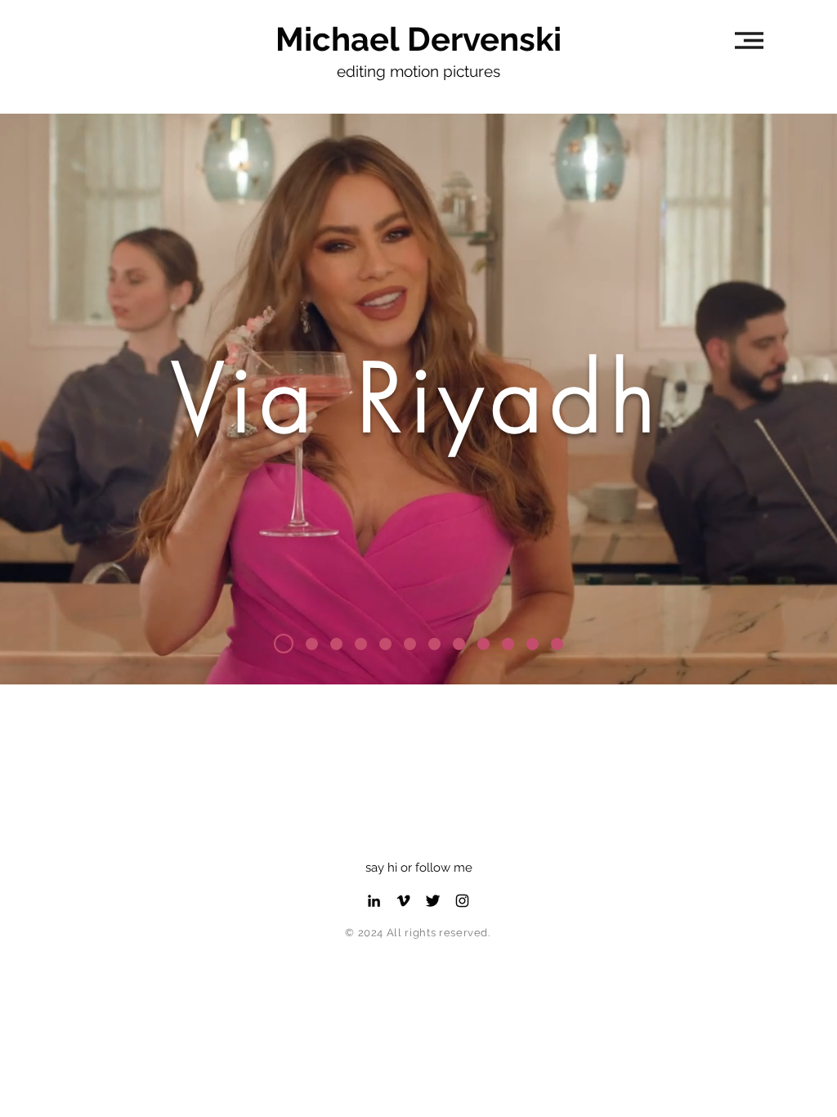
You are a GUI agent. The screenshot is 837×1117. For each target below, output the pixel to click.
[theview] (361, 644)
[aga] (483, 644)
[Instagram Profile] (462, 900)
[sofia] (280, 644)
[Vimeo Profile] (403, 900)
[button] (749, 40)
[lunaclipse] (336, 644)
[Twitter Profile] (432, 900)
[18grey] (410, 644)
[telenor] (434, 644)
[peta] (508, 644)
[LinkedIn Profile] (374, 900)
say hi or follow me (418, 867)
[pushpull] (459, 644)
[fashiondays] (385, 644)
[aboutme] (557, 644)
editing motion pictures (418, 71)
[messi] (308, 643)
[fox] (532, 644)
